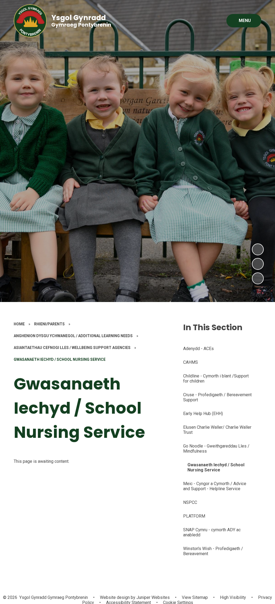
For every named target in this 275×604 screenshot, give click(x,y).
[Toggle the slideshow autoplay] (258, 278)
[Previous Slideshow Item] (258, 264)
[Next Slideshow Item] (258, 249)
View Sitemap (195, 597)
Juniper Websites (152, 597)
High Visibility (233, 597)
